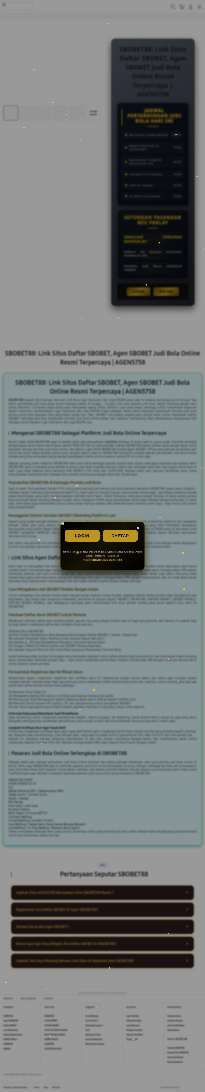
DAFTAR (120, 535)
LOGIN (82, 535)
